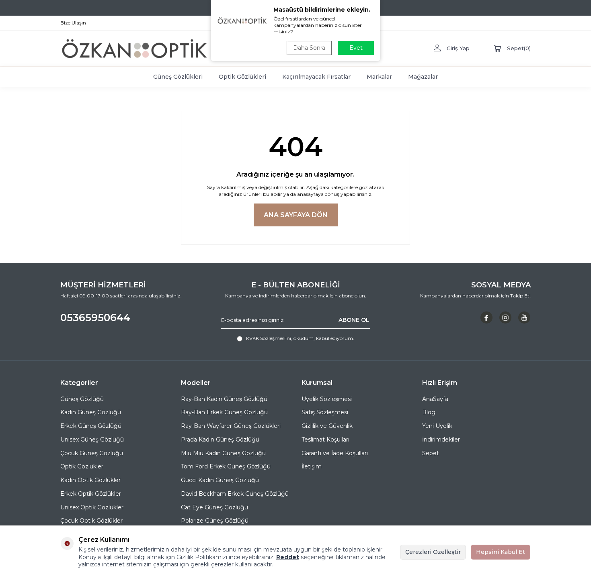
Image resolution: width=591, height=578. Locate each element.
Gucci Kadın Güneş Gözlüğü (220, 480)
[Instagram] (505, 317)
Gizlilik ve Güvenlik (327, 425)
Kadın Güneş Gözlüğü (90, 412)
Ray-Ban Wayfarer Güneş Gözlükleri (231, 425)
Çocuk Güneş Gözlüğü (91, 453)
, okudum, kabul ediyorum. (300, 338)
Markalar (379, 76)
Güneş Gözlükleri (178, 76)
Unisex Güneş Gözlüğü (92, 439)
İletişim (312, 466)
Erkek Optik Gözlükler (90, 493)
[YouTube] (524, 317)
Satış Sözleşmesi (325, 412)
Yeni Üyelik (437, 425)
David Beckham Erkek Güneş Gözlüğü (235, 493)
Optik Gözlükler (81, 466)
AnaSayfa (435, 399)
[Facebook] (486, 317)
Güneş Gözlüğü (82, 399)
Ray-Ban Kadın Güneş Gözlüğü (224, 399)
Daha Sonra (309, 47)
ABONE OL (354, 320)
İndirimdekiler (441, 439)
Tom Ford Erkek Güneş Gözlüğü (226, 466)
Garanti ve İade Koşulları (335, 453)
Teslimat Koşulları (325, 439)
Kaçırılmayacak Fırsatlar (316, 76)
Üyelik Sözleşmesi (327, 399)
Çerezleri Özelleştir (433, 552)
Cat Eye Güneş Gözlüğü (214, 507)
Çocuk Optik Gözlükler (91, 520)
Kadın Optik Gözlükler (90, 480)
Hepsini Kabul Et (500, 552)
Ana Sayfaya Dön (296, 215)
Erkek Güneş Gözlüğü (90, 425)
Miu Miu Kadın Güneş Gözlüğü (223, 453)
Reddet (287, 557)
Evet (356, 47)
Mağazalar (423, 76)
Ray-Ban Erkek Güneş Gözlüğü (224, 412)
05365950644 (95, 317)
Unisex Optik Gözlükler (91, 507)
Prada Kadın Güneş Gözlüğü (220, 439)
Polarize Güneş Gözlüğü (214, 520)
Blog (428, 412)
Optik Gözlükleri (242, 76)
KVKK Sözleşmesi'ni (268, 338)
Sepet (430, 453)
